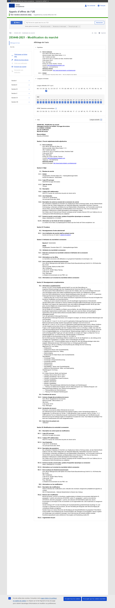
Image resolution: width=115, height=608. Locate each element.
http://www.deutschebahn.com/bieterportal (64, 70)
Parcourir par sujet (73, 26)
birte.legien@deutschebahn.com (56, 65)
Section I (14, 80)
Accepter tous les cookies (72, 599)
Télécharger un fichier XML (20, 55)
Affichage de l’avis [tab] (15, 43)
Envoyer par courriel (20, 66)
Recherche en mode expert (59, 26)
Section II (14, 85)
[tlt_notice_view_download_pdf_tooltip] (38, 102)
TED (10, 33)
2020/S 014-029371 (65, 235)
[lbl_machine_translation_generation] (56, 108)
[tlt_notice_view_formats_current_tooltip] (101, 120)
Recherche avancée (45, 26)
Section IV (14, 89)
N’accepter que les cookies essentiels (94, 599)
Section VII (14, 102)
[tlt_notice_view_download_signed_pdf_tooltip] (46, 91)
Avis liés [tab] (12, 47)
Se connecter (91, 5)
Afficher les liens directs (21, 60)
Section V (14, 93)
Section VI (14, 97)
